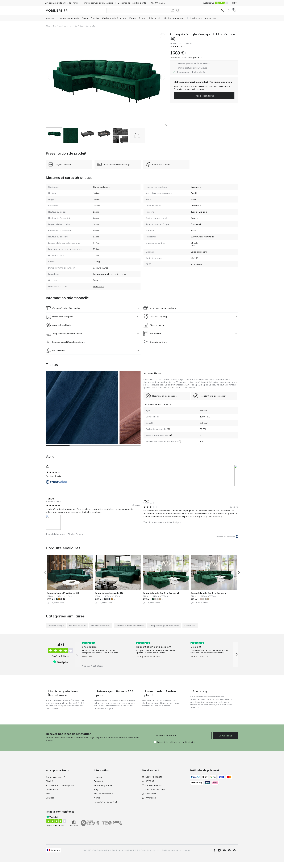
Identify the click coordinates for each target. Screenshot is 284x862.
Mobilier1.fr (51, 26)
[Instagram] (220, 850)
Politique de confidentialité (125, 850)
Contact (50, 797)
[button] (222, 10)
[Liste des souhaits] (228, 10)
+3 (114, 599)
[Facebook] (215, 850)
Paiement (98, 781)
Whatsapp (151, 797)
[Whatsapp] (235, 850)
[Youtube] (225, 850)
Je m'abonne (225, 735)
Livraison (98, 777)
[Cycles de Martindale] (168, 429)
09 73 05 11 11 (153, 781)
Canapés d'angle (87, 26)
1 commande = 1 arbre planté (60, 785)
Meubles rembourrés (68, 26)
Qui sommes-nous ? (55, 777)
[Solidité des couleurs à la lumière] (180, 441)
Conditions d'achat (150, 850)
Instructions (196, 264)
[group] (102, 652)
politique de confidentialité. (182, 742)
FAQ (96, 789)
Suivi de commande (103, 793)
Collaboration (52, 789)
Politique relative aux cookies (176, 850)
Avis (48, 793)
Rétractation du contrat (105, 802)
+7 (162, 599)
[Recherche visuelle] (172, 10)
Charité (49, 781)
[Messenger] (230, 850)
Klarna (97, 797)
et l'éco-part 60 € (193, 57)
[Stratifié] (200, 243)
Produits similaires (204, 95)
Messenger (151, 793)
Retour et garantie (103, 785)
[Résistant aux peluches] (171, 435)
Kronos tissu (152, 373)
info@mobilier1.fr (154, 785)
